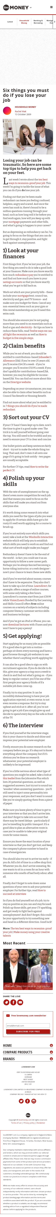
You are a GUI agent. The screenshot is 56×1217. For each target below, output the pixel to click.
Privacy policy (29, 1123)
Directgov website (20, 382)
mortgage (14, 221)
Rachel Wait (20, 111)
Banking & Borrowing (38, 21)
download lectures (18, 624)
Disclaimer (41, 1123)
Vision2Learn (17, 600)
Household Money (24, 21)
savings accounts (12, 282)
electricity (26, 327)
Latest (10, 22)
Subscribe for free (28, 1031)
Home (7, 1045)
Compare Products (17, 1052)
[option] (28, 969)
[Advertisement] (28, 57)
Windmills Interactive (41, 537)
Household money (25, 106)
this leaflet (9, 778)
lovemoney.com (25, 1120)
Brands (9, 1058)
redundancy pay (24, 274)
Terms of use (16, 1123)
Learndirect (40, 586)
